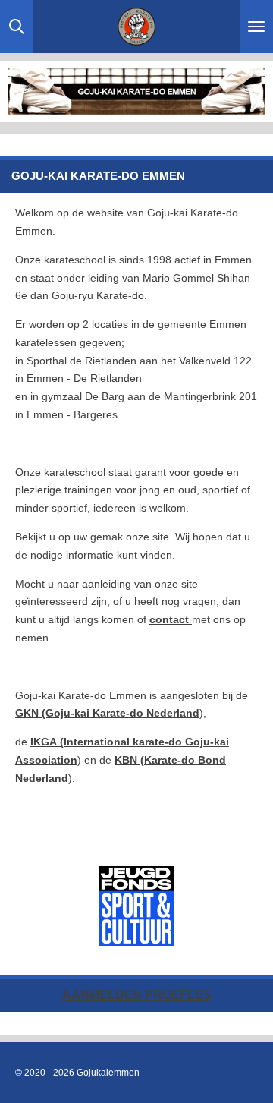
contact (170, 619)
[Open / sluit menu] (256, 26)
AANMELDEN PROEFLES (137, 994)
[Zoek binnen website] (16, 26)
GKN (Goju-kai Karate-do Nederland (107, 713)
